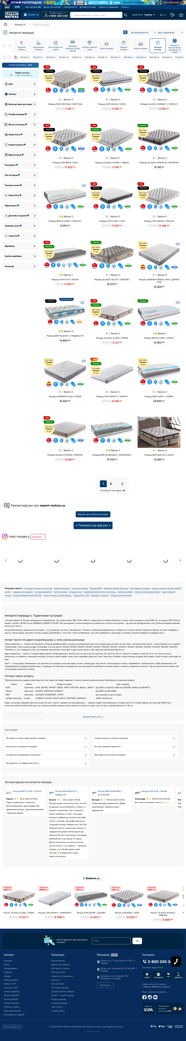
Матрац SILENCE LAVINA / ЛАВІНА (112, 162)
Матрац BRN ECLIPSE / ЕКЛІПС (159, 338)
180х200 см (167, 57)
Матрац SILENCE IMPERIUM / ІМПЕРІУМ (159, 162)
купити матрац (60, 592)
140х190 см (102, 57)
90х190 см (50, 57)
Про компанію (57, 984)
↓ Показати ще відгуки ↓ (93, 525)
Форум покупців (58, 999)
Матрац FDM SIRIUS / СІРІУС (112, 104)
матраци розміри (125, 592)
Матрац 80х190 (11, 999)
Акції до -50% (10, 984)
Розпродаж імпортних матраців (38, 588)
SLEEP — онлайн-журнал (62, 995)
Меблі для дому (11, 980)
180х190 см (154, 57)
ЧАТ (168, 976)
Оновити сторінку (93, 1032)
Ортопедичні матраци (140, 588)
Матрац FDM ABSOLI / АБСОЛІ (159, 221)
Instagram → (38, 536)
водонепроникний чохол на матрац (100, 592)
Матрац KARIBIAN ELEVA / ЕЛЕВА (65, 396)
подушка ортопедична (23, 592)
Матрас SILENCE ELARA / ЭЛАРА (19, 913)
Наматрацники (10, 968)
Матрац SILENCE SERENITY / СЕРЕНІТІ (159, 104)
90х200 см (63, 57)
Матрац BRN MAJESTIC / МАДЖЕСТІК (65, 335)
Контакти (125, 7)
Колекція (9, 266)
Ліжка (6, 964)
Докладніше (105, 985)
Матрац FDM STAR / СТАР (112, 221)
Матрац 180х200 (11, 995)
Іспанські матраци (79, 588)
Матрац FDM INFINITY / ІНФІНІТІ (112, 396)
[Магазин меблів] (17, 7)
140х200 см (115, 57)
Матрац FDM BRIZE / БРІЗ (65, 162)
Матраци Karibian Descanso (116, 588)
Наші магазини (33, 7)
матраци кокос (75, 592)
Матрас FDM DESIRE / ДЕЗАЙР (91, 913)
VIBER (147, 977)
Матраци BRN (96, 588)
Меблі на (148, 1006)
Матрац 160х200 (11, 991)
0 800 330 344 (58, 16)
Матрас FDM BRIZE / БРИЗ (127, 913)
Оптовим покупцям (60, 987)
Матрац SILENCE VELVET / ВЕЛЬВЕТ (112, 279)
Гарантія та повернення (108, 7)
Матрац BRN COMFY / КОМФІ (159, 396)
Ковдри (7, 976)
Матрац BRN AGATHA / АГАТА (158, 455)
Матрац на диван (12, 1007)
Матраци (8, 960)
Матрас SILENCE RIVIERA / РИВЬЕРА (163, 914)
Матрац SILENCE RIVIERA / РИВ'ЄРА (65, 455)
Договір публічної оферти (62, 991)
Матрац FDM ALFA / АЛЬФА (65, 279)
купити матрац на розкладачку (57, 595)
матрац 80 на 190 (81, 595)
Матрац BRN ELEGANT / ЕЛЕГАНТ (65, 221)
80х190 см (24, 57)
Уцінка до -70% (11, 987)
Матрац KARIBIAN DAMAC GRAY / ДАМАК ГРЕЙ (159, 281)
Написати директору (12, 1027)
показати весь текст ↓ (93, 716)
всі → (99, 878)
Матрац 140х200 (11, 1003)
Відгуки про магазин (52, 7)
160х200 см (141, 57)
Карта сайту (57, 1007)
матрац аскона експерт (121, 595)
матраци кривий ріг (43, 592)
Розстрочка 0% (70, 7)
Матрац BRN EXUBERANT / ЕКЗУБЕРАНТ (112, 455)
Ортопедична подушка (14, 1014)
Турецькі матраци (62, 588)
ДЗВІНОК (178, 977)
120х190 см (76, 57)
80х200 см (38, 57)
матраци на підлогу (100, 595)
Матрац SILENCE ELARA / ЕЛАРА (112, 338)
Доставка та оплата (88, 7)
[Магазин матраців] (7, 7)
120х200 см (90, 57)
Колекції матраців (59, 1003)
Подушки (8, 972)
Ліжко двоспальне (12, 1011)
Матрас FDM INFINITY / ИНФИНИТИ (54, 913)
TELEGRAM (158, 977)
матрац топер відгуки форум (147, 592)
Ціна (10, 84)
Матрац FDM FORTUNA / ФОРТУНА (65, 104)
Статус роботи (58, 1011)
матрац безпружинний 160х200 (27, 595)
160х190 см (128, 57)
